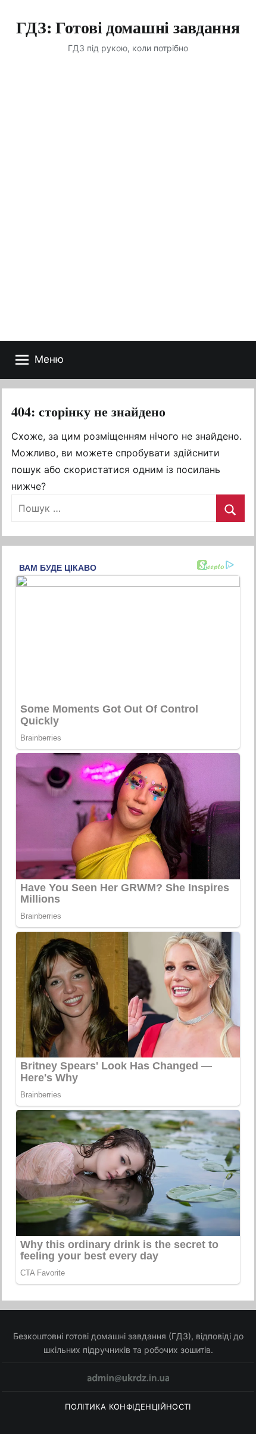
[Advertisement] (128, 207)
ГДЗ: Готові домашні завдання (127, 27)
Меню (49, 359)
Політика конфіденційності (128, 1406)
